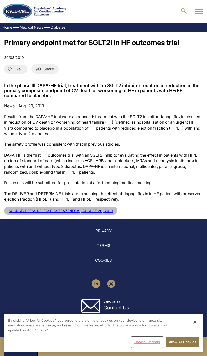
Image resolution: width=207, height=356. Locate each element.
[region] (103, 333)
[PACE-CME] (34, 11)
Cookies (103, 260)
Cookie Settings (147, 342)
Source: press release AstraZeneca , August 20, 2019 (61, 210)
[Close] (194, 322)
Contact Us (116, 308)
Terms (103, 245)
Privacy (104, 230)
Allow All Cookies (182, 342)
